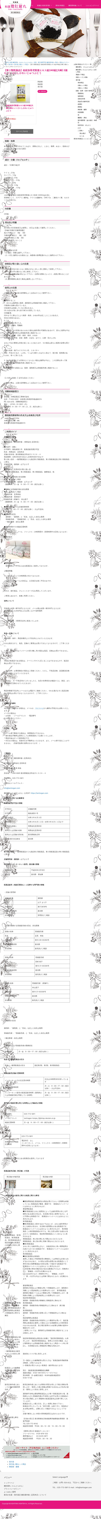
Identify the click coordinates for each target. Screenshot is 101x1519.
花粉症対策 (81, 99)
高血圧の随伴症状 (84, 101)
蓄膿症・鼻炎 (82, 118)
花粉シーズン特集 (82, 77)
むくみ (82, 136)
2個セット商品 (82, 85)
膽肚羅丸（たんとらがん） (14, 1486)
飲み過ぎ (83, 133)
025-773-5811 (62, 1487)
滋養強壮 (81, 96)
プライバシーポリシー (12, 1489)
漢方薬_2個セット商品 (17, 1464)
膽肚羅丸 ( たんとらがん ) (85, 67)
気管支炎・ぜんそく (84, 125)
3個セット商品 (83, 88)
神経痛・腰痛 (14, 1467)
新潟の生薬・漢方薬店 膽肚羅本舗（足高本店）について (25, 1495)
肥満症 (80, 107)
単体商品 (81, 83)
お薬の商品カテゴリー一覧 (83, 64)
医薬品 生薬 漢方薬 (43, 5)
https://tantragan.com (39, 793)
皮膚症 (80, 104)
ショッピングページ (92, 5)
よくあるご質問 (10, 1492)
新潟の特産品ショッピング (83, 139)
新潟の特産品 (60, 5)
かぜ (79, 128)
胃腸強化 (81, 93)
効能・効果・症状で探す (84, 91)
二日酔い (81, 131)
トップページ (9, 1483)
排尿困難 (81, 112)
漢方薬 (11, 1462)
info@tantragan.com (12, 788)
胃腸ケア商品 (80, 74)
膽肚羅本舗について (75, 5)
